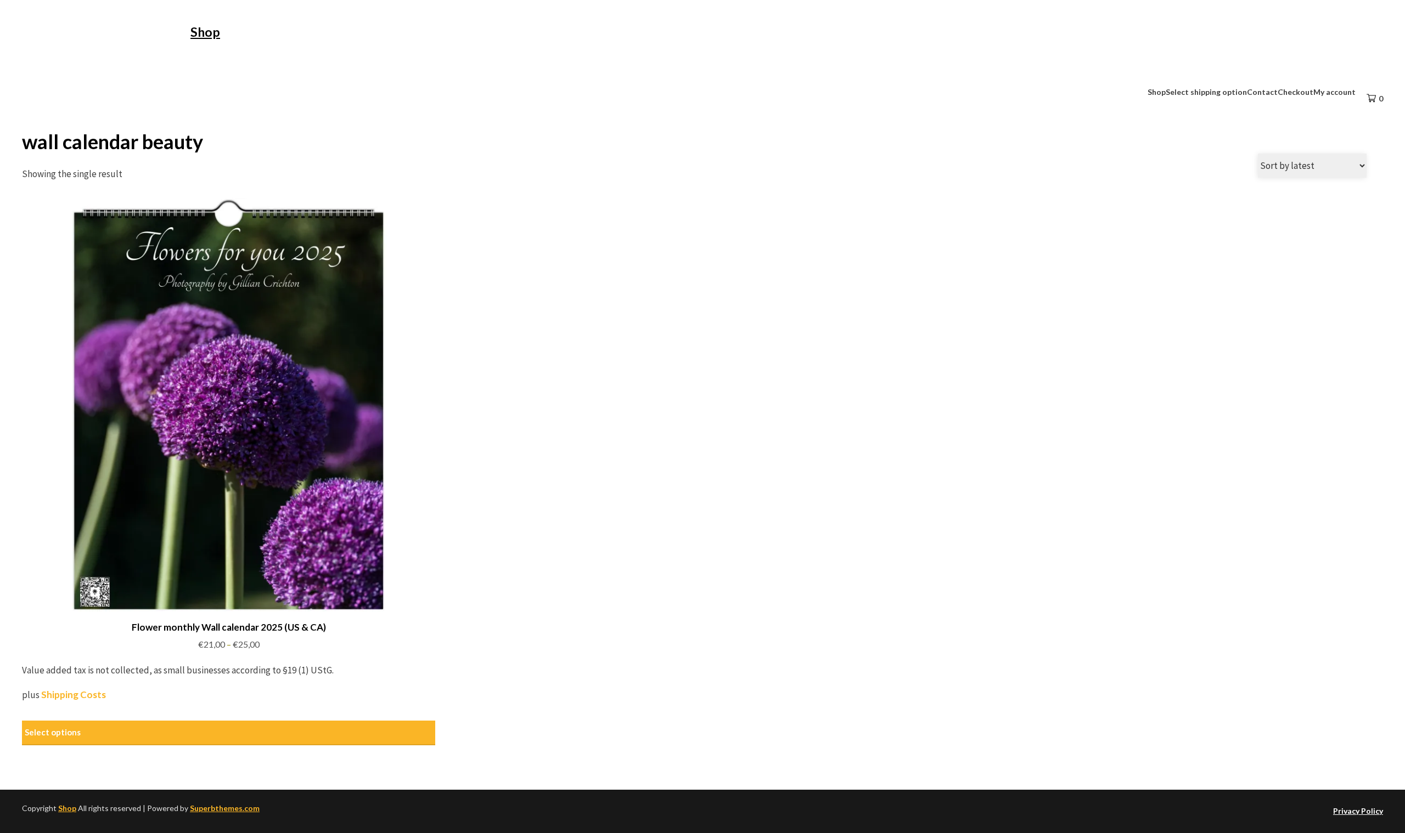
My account (1334, 92)
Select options (53, 732)
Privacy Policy (1358, 810)
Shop (205, 31)
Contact (1262, 92)
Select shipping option (1206, 92)
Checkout (1295, 92)
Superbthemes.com (225, 808)
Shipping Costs (73, 694)
